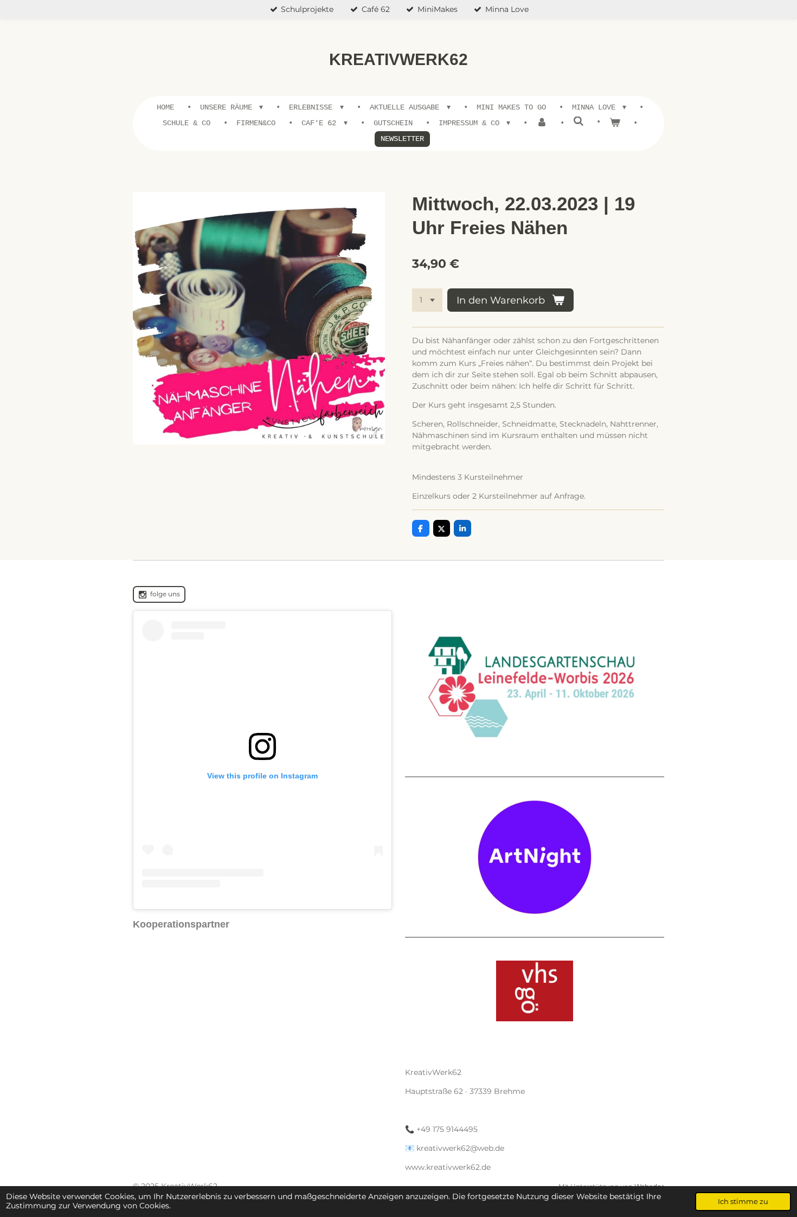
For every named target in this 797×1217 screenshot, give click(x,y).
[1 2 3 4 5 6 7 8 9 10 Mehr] (427, 300)
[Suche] (578, 121)
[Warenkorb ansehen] (614, 123)
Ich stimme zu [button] (743, 1201)
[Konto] (541, 123)
